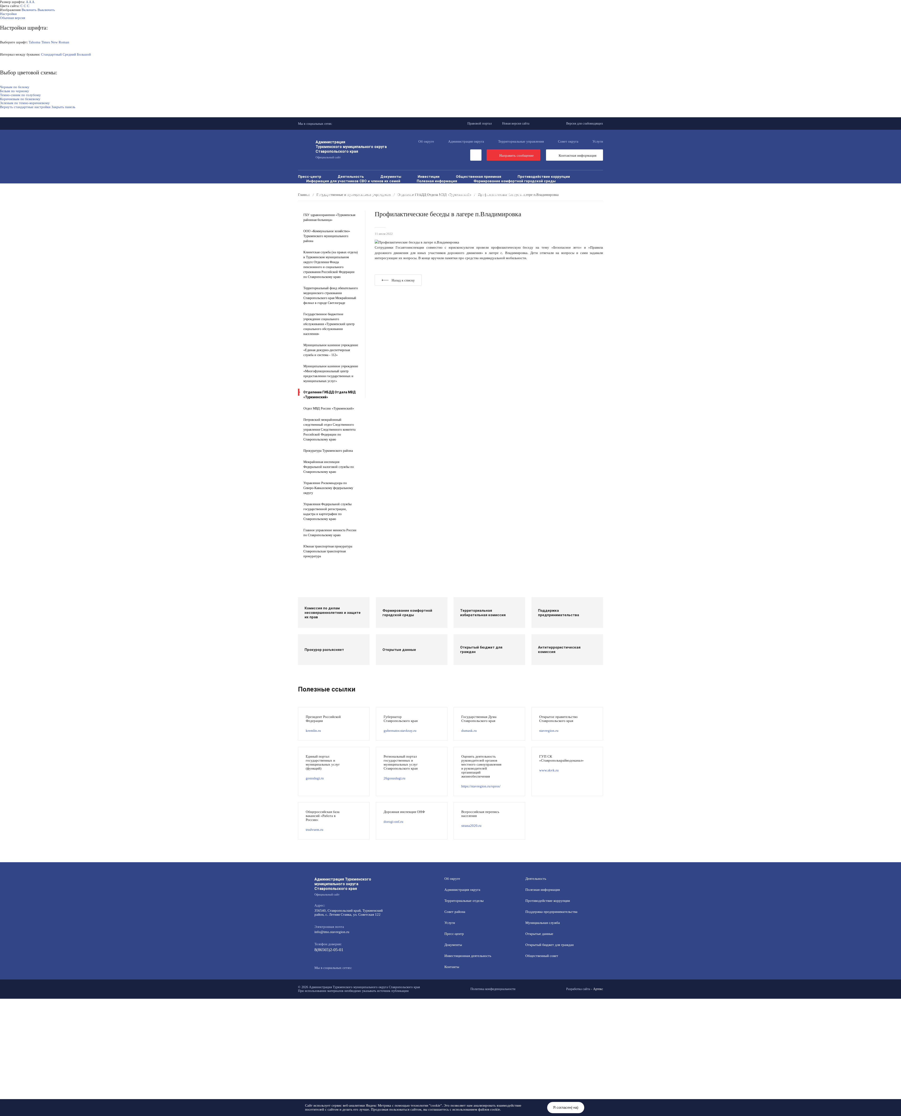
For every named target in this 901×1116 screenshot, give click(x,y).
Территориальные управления (521, 141)
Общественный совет (509, 185)
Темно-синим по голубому (20, 95)
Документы (390, 176)
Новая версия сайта (515, 123)
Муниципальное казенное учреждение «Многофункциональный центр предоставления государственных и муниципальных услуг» (330, 373)
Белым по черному (14, 91)
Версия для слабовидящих (584, 123)
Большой (84, 54)
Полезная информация (437, 181)
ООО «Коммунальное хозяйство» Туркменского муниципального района (326, 236)
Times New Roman (55, 42)
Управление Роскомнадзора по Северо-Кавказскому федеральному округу (328, 488)
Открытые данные (382, 185)
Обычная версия (12, 18)
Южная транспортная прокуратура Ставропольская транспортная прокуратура (327, 551)
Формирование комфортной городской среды (514, 181)
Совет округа (568, 141)
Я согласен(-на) (565, 1107)
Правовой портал (479, 123)
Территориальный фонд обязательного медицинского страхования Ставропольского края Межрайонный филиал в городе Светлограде (330, 295)
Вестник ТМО (318, 194)
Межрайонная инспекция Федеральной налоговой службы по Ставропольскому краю (328, 467)
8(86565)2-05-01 (328, 949)
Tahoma (34, 42)
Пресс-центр (309, 176)
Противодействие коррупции (544, 176)
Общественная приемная (478, 176)
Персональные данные (414, 199)
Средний (69, 54)
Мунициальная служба (542, 923)
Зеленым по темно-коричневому (25, 103)
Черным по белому (14, 87)
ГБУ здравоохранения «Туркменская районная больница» (329, 217)
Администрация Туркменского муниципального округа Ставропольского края (351, 149)
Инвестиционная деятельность (467, 956)
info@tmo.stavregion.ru (331, 932)
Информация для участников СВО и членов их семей (353, 181)
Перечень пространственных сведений (341, 199)
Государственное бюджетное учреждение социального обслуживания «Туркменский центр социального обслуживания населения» (329, 324)
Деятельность (351, 176)
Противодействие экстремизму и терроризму (550, 190)
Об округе (426, 141)
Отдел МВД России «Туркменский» (328, 408)
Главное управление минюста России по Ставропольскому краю (329, 532)
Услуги (597, 141)
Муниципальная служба (327, 185)
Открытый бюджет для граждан (444, 185)
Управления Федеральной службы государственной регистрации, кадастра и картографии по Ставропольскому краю (327, 511)
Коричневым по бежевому (20, 99)
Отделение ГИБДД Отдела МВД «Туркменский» (329, 394)
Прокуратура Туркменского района (328, 450)
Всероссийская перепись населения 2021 (384, 194)
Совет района (454, 912)
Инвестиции (428, 176)
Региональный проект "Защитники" (482, 199)
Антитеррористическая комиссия (462, 190)
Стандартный (51, 54)
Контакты (451, 967)
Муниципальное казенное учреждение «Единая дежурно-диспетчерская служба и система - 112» (330, 350)
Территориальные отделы (464, 901)
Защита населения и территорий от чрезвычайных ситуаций (360, 190)
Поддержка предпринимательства (551, 912)
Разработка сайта (578, 989)
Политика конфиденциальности (492, 989)
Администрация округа (466, 141)
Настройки (8, 14)
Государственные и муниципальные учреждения (482, 194)
